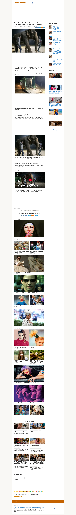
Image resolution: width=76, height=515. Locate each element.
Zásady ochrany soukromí (18, 507)
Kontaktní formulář (37, 507)
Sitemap (16, 501)
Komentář (16, 479)
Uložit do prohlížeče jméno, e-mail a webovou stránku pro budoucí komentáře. (28, 494)
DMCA (32, 507)
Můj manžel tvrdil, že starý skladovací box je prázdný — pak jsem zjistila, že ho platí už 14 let (55, 116)
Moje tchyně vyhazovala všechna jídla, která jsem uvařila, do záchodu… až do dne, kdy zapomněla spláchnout (21, 430)
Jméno (15, 476)
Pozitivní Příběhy (52, 3)
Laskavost (29, 210)
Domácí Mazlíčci (28, 26)
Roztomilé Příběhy (20, 2)
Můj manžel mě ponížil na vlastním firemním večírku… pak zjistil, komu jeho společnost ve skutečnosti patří (57, 65)
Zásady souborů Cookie (27, 507)
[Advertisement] (38, 13)
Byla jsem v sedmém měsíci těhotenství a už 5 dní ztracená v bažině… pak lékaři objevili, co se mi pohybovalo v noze (37, 431)
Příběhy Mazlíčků (35, 210)
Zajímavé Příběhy (58, 3)
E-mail (25, 476)
